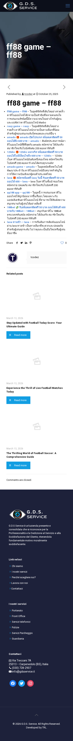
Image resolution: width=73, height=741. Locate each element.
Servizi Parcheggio (22, 633)
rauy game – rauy (18, 126)
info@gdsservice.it (23, 671)
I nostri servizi (19, 571)
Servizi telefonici (21, 621)
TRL (44, 727)
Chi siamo (17, 566)
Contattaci (17, 588)
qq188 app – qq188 (18, 192)
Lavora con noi (19, 583)
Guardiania (18, 638)
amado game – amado (21, 166)
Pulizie (15, 627)
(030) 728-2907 (21, 667)
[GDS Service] (20, 6)
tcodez (29, 94)
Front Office (18, 616)
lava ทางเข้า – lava (18, 222)
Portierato (17, 610)
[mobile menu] (67, 6)
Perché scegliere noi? (24, 577)
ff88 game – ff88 (17, 111)
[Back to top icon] (37, 715)
